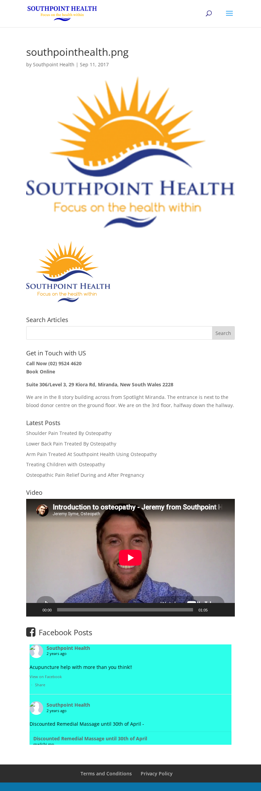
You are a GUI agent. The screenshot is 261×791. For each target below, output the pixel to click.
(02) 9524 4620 (65, 363)
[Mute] (215, 609)
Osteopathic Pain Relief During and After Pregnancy (85, 475)
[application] (130, 558)
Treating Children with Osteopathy (65, 464)
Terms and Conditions (106, 773)
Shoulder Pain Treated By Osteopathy (68, 433)
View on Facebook (46, 676)
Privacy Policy (157, 773)
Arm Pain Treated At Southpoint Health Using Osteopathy (91, 454)
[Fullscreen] (226, 609)
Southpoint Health (53, 64)
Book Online (40, 371)
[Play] (35, 609)
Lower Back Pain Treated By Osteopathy (71, 443)
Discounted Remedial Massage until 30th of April (90, 738)
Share (40, 684)
